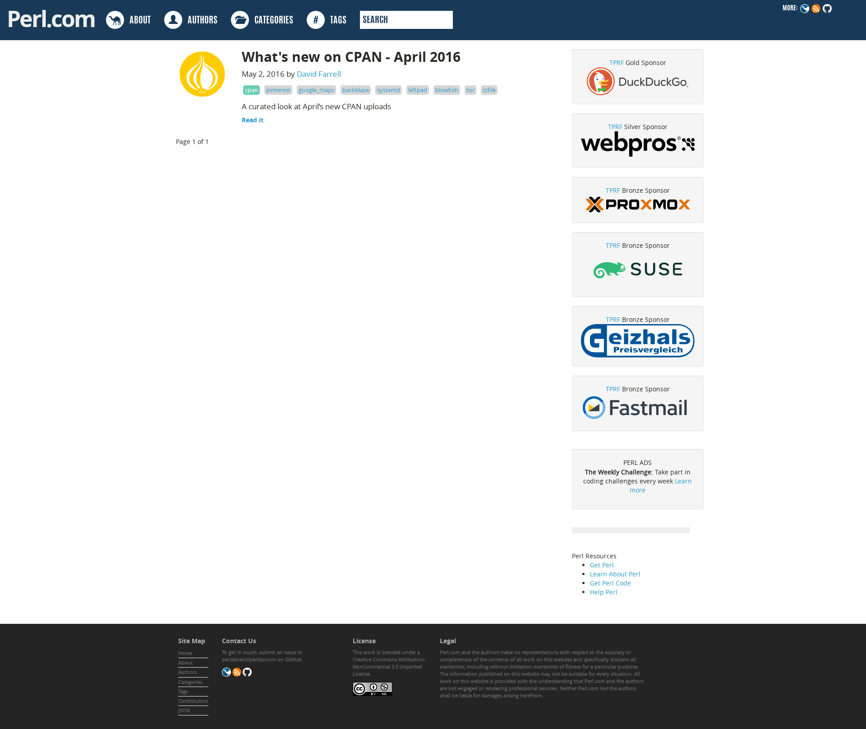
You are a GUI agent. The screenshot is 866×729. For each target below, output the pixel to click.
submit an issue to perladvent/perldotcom (262, 656)
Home (185, 653)
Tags (183, 691)
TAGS (330, 20)
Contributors (193, 700)
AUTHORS (199, 20)
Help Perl (603, 592)
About (185, 662)
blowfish (446, 90)
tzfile (489, 90)
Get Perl (602, 565)
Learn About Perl (615, 574)
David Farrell (319, 74)
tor (470, 90)
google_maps (316, 90)
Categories (190, 681)
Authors (187, 672)
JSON (184, 710)
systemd (388, 90)
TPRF (616, 62)
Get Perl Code (610, 583)
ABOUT (137, 20)
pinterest (278, 90)
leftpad (417, 90)
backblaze (355, 90)
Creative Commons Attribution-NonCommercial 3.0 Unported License (389, 666)
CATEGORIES (271, 20)
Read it (252, 120)
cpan (251, 90)
